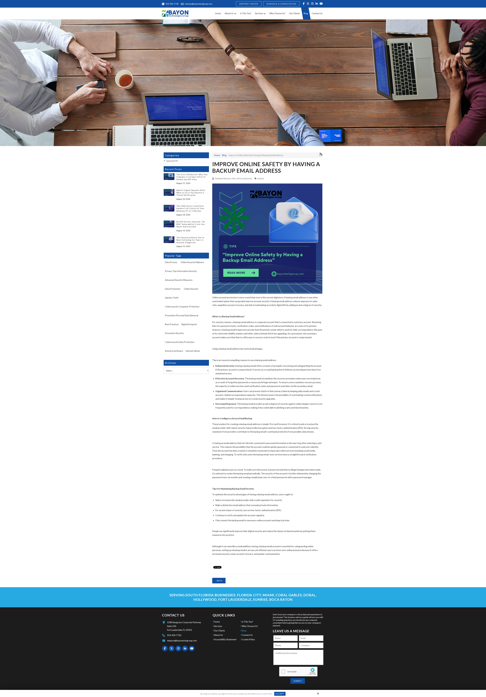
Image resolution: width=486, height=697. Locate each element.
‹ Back (218, 580)
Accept (280, 694)
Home (217, 155)
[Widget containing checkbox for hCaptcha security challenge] (298, 671)
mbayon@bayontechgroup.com (198, 4)
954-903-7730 (172, 4)
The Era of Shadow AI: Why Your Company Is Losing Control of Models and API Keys (192, 176)
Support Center (248, 4)
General (260, 178)
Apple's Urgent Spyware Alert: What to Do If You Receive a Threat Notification (191, 192)
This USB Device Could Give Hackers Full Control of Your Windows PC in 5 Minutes (190, 208)
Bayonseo (248, 178)
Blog (224, 155)
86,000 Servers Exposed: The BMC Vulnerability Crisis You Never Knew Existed (190, 224)
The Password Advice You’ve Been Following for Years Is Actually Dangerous (190, 240)
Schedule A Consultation (281, 4)
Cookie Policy (266, 694)
